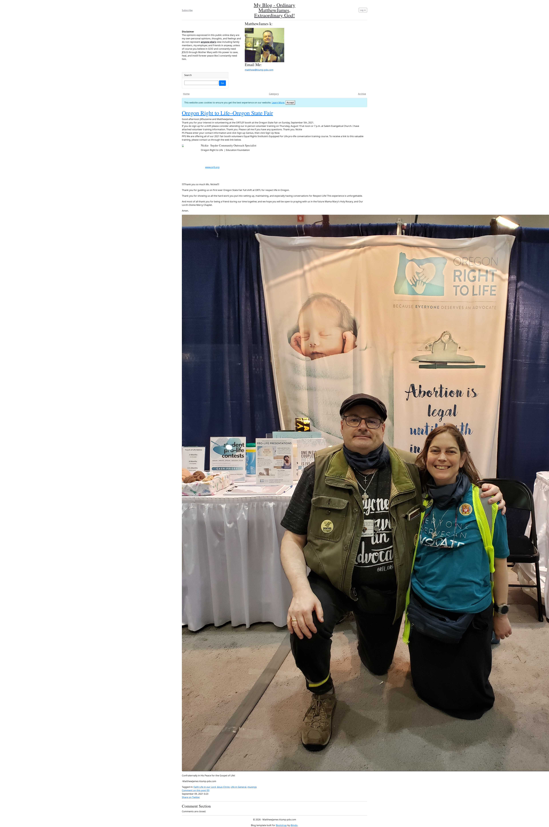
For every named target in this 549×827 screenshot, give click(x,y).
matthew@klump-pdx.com (259, 69)
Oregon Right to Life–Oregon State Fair (227, 113)
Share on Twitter (191, 797)
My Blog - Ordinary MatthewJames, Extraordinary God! (274, 10)
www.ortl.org (212, 167)
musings (252, 787)
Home (186, 93)
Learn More (278, 102)
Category (274, 93)
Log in (363, 10)
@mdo (294, 825)
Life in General (238, 787)
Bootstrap (281, 825)
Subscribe (187, 10)
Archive (362, 93)
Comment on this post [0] (195, 790)
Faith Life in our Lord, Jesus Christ (212, 787)
